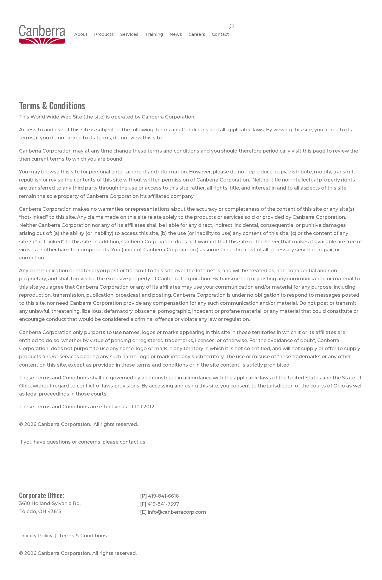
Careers (197, 34)
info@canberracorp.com (177, 512)
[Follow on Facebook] (318, 496)
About (80, 34)
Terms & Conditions (83, 536)
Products (104, 34)
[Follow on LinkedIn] (306, 496)
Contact (220, 34)
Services (129, 34)
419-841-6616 (163, 496)
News (176, 34)
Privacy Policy (36, 536)
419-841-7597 (163, 504)
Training (154, 34)
